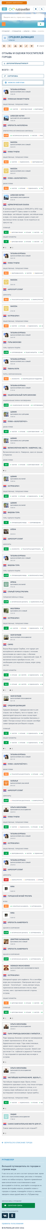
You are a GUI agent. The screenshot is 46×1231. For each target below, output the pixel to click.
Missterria (15, 608)
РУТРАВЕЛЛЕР (8, 1160)
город (34, 31)
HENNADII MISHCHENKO (20, 966)
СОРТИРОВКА (12, 76)
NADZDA (13, 142)
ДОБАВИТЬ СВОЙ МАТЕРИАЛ (14, 3)
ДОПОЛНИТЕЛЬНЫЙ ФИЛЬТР (17, 63)
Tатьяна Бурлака (18, 89)
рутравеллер (6, 31)
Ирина (13, 582)
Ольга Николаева (18, 807)
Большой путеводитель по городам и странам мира (21, 1168)
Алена (13, 529)
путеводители (16, 31)
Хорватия (26, 31)
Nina (12, 886)
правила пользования (12, 1223)
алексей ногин (17, 116)
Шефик (13, 412)
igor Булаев (15, 635)
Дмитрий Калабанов (19, 939)
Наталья (14, 781)
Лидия (13, 1114)
